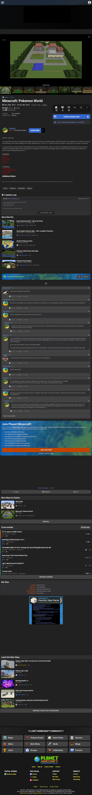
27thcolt (21, 245)
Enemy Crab (6, 288)
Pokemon (13, 188)
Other (12, 97)
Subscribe (35, 130)
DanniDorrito (22, 235)
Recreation (21, 188)
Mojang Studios (38, 793)
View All (46, 521)
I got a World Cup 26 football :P (13, 563)
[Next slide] (87, 61)
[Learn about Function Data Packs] (46, 624)
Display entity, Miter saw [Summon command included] (32, 661)
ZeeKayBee (86, 549)
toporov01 (20, 704)
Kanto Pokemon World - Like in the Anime (30, 221)
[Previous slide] (4, 61)
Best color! (8, 571)
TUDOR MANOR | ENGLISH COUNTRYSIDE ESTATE (31, 700)
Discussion (20, 549)
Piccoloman (6, 299)
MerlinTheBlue (22, 694)
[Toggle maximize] (89, 36)
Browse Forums (46, 577)
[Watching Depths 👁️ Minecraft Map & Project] (7, 684)
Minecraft (23, 793)
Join (79, 276)
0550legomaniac (23, 255)
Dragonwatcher (23, 265)
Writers (13, 534)
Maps (6, 97)
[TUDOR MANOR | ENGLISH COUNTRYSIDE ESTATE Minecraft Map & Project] (7, 704)
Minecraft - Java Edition (8, 549)
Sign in (86, 276)
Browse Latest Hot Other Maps (46, 711)
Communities (5, 534)
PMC (3, 542)
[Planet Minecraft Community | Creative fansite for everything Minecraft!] (46, 759)
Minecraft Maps (43, 488)
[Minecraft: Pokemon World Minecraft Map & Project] (7, 514)
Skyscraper (19, 501)
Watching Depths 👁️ (21, 680)
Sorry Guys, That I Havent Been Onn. (15, 555)
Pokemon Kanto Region (24, 261)
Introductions (10, 542)
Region (29, 188)
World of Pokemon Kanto (24, 241)
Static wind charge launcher (24, 690)
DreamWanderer (22, 665)
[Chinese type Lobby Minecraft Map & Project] (7, 674)
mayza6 (5, 354)
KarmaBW (20, 675)
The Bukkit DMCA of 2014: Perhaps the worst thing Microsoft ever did (26, 547)
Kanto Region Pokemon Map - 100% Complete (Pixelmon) (35, 231)
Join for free (46, 450)
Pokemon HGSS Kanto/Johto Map (27, 251)
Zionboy (12, 128)
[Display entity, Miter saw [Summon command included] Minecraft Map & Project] (7, 664)
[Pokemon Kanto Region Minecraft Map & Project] (8, 264)
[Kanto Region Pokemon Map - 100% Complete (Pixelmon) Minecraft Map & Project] (8, 234)
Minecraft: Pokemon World (24, 511)
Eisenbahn (22, 225)
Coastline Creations (23, 685)
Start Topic (86, 527)
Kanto (5, 188)
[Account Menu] (89, 2)
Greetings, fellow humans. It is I (13, 539)
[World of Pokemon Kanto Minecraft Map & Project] (8, 244)
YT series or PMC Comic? (13, 532)
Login (52, 453)
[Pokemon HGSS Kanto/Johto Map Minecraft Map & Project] (8, 254)
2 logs (44, 105)
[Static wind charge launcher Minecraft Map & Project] (7, 694)
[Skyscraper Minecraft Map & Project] (7, 505)
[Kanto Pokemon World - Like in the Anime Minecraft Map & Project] (8, 224)
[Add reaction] (14, 296)
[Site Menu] (2, 2)
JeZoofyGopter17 (86, 565)
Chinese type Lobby (21, 671)
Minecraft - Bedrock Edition (9, 573)
